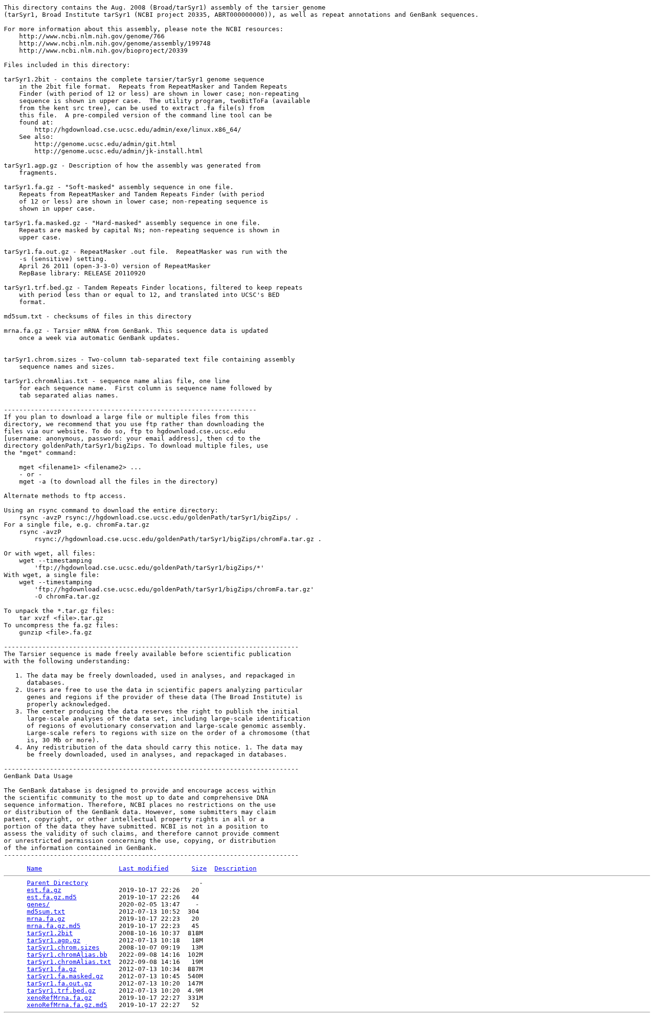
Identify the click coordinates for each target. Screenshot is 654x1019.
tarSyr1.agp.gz (53, 940)
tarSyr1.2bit (50, 933)
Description (235, 868)
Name (34, 868)
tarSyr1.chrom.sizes (63, 947)
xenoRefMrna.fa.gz (59, 997)
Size (199, 868)
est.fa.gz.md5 (52, 897)
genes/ (38, 904)
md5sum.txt (46, 911)
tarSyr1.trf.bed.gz (61, 990)
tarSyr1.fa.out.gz (59, 983)
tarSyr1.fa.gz (52, 969)
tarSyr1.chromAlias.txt (69, 961)
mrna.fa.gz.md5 (53, 925)
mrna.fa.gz (46, 918)
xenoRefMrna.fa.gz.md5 (67, 1004)
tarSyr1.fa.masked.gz (65, 976)
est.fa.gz (44, 890)
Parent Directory (57, 882)
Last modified (144, 868)
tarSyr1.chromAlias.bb (67, 954)
